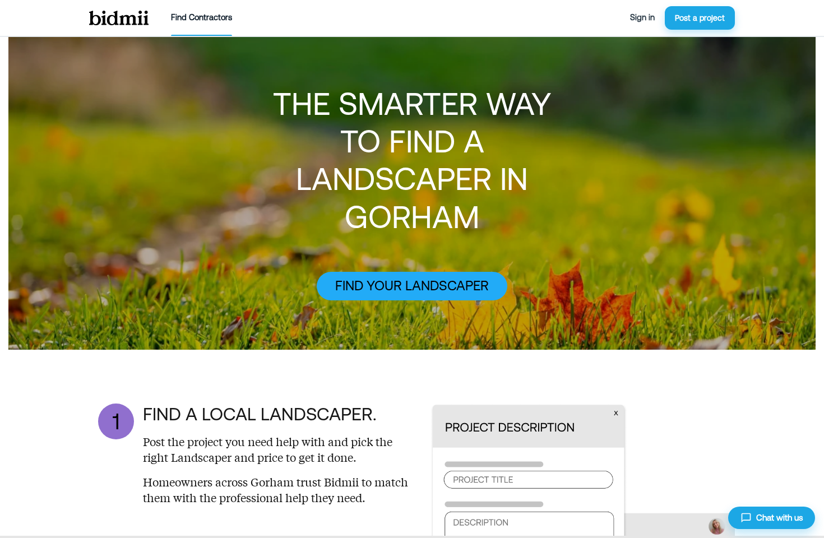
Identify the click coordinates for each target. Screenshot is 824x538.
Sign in (642, 17)
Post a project (700, 17)
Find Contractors (201, 17)
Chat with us (779, 517)
